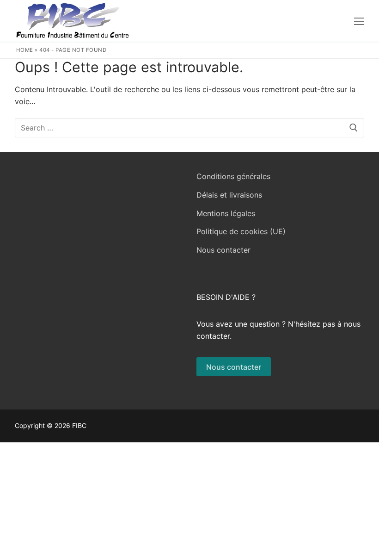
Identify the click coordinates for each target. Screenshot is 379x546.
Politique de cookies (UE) (241, 231)
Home (24, 50)
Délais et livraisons (229, 194)
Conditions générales (233, 176)
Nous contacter (223, 249)
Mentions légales (225, 213)
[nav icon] (359, 21)
